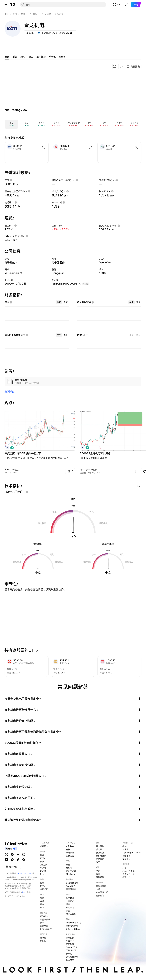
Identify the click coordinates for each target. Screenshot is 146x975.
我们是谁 (70, 898)
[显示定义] (11, 180)
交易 (98, 871)
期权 (42, 922)
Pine (42, 874)
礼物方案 (70, 855)
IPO (42, 907)
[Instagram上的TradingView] (24, 854)
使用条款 (70, 938)
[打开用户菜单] (127, 4)
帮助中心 (70, 907)
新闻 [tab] (23, 56)
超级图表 (44, 846)
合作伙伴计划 (128, 874)
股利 (42, 904)
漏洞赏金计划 (72, 956)
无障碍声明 (71, 950)
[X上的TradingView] (7, 854)
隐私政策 (70, 944)
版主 (98, 862)
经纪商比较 (71, 871)
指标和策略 (101, 886)
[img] (71, 33)
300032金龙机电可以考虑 (95, 453)
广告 (124, 867)
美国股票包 (71, 889)
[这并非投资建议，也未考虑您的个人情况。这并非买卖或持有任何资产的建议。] (27, 491)
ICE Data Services (24, 873)
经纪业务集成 (128, 871)
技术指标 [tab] (41, 56)
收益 (42, 901)
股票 (42, 855)
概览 (68, 864)
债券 (42, 861)
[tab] (59, 302)
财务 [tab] (15, 56)
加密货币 (44, 864)
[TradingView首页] (13, 5)
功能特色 (70, 846)
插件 (124, 846)
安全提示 (70, 953)
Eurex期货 (70, 886)
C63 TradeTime (73, 929)
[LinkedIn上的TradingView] (7, 860)
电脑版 (43, 941)
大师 (98, 889)
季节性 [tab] (52, 56)
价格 (68, 849)
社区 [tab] (31, 56)
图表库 (125, 849)
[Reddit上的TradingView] (24, 860)
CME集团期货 (72, 883)
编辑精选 (100, 877)
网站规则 (100, 859)
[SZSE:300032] (7, 447)
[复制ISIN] (80, 284)
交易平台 (126, 859)
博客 (68, 904)
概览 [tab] (7, 56)
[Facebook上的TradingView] (12, 854)
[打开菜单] (6, 4)
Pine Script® (46, 929)
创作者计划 (101, 855)
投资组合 (44, 916)
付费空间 (100, 895)
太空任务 (70, 901)
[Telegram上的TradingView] (12, 860)
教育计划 (126, 877)
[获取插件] (120, 66)
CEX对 (43, 867)
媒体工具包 (71, 914)
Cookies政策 (71, 947)
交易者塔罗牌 (72, 926)
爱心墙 (99, 849)
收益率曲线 (45, 919)
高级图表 (126, 855)
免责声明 (70, 941)
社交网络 (100, 846)
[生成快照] (114, 66)
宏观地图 (44, 926)
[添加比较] (43, 147)
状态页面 (70, 960)
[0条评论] (61, 471)
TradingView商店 (74, 922)
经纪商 (69, 867)
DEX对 (43, 871)
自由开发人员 (102, 892)
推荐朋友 (100, 852)
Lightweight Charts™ (131, 852)
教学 (98, 874)
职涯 (68, 910)
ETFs (42, 858)
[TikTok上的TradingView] (18, 860)
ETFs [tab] (62, 56)
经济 (42, 898)
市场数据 (70, 852)
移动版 (43, 938)
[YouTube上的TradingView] (18, 854)
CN (118, 4)
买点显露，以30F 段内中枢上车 (23, 453)
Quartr (24, 892)
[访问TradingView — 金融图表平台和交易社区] (16, 110)
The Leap (70, 874)
